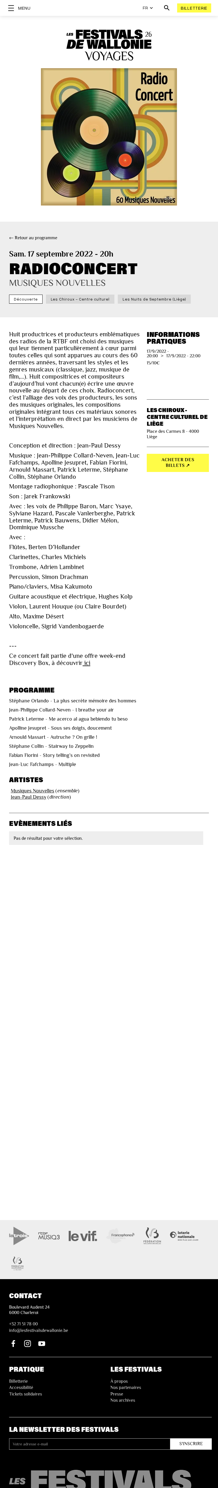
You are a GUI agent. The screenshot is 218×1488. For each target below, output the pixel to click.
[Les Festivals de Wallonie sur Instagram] (27, 1343)
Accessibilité (21, 1387)
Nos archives (122, 1400)
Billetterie (194, 8)
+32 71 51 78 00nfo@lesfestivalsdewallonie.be (38, 1327)
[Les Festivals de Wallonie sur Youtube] (41, 1343)
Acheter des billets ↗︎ (178, 462)
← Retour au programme (33, 237)
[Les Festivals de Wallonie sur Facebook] (13, 1343)
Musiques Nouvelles (32, 791)
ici (86, 663)
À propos (119, 1381)
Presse (116, 1394)
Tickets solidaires (25, 1394)
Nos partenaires (125, 1387)
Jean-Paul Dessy (28, 797)
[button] (148, 8)
